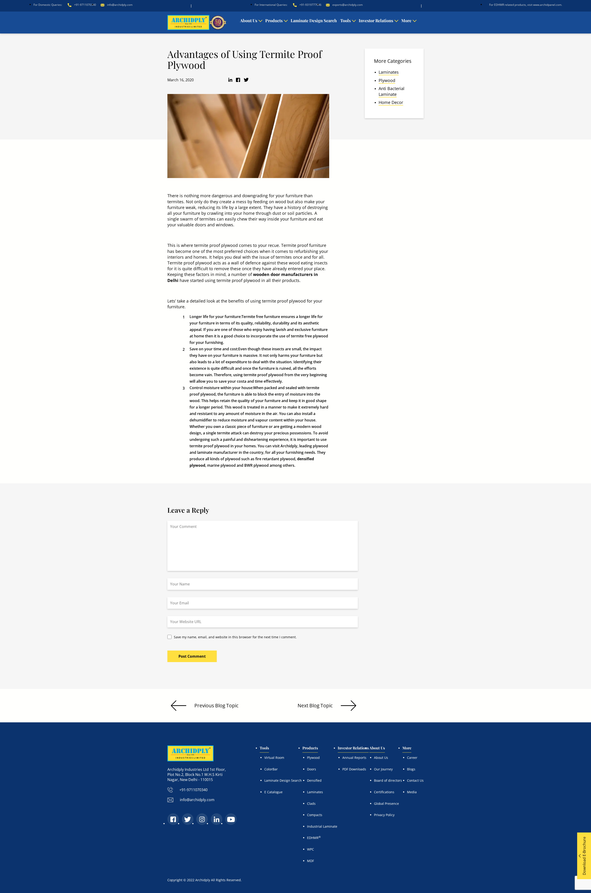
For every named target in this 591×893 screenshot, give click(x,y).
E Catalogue (273, 792)
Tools (345, 20)
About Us (248, 20)
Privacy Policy (384, 815)
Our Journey (383, 769)
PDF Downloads (354, 769)
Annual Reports (354, 757)
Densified (314, 780)
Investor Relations (376, 20)
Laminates (389, 72)
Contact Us (415, 780)
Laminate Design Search (314, 20)
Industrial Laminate (322, 826)
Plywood (387, 80)
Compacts (314, 815)
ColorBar (271, 769)
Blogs (411, 769)
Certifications (384, 792)
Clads (311, 803)
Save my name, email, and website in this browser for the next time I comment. (235, 637)
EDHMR (314, 837)
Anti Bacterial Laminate (391, 91)
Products (274, 20)
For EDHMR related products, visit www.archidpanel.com (525, 5)
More (406, 20)
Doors (311, 769)
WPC (310, 849)
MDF (310, 861)
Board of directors (388, 780)
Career (412, 757)
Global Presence (386, 803)
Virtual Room (274, 757)
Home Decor (391, 102)
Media (412, 792)
